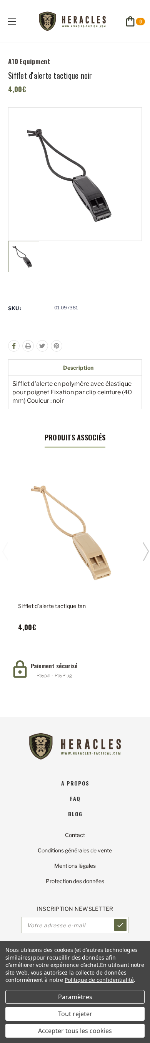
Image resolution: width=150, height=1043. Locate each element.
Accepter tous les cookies (75, 1030)
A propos (75, 783)
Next (145, 551)
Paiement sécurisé (54, 665)
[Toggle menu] (18, 21)
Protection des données (75, 881)
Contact (75, 835)
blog (75, 814)
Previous (5, 551)
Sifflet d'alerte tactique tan (52, 606)
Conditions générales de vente (75, 850)
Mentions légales (75, 865)
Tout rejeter (75, 1014)
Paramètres (75, 997)
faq (75, 798)
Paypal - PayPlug (54, 675)
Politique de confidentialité (99, 979)
